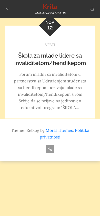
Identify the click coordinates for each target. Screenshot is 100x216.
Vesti (50, 45)
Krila (50, 6)
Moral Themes (59, 130)
